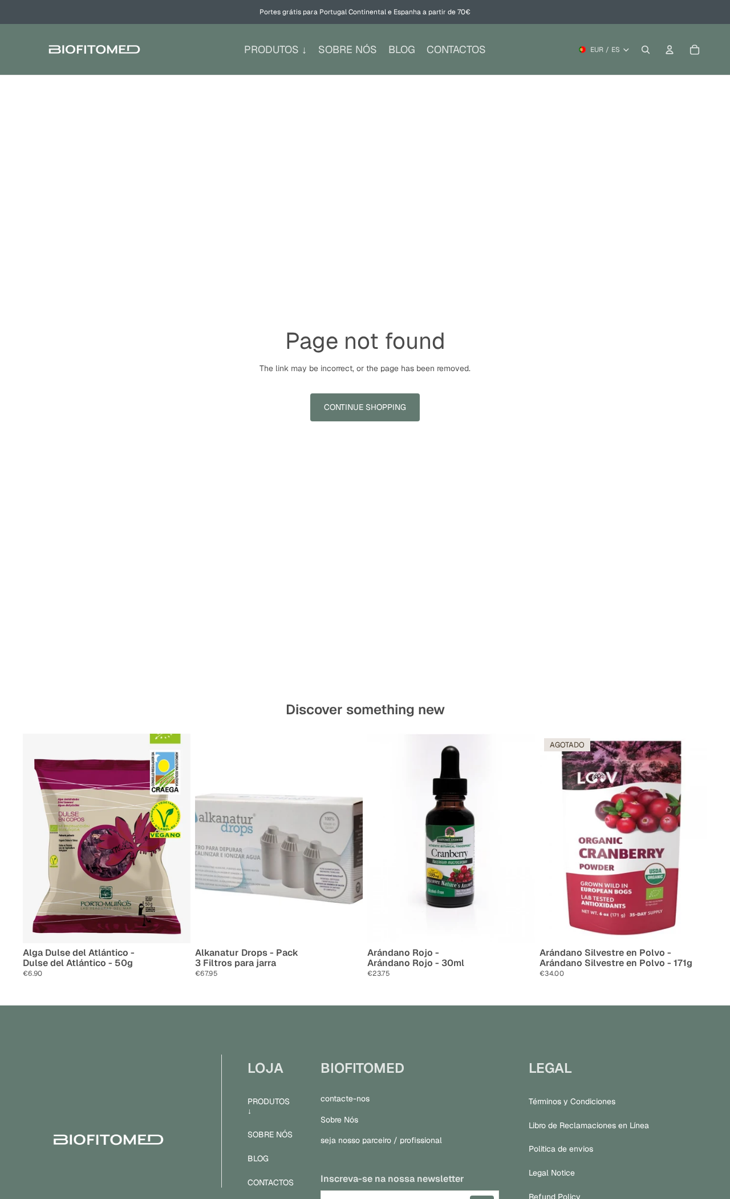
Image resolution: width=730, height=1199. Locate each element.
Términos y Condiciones (572, 1101)
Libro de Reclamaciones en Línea (589, 1125)
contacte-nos (345, 1098)
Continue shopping (365, 407)
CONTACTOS (271, 1182)
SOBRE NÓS (270, 1134)
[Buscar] (645, 49)
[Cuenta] (669, 49)
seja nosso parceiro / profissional (381, 1140)
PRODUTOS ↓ (269, 1106)
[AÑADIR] (173, 925)
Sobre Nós (339, 1119)
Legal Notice (552, 1173)
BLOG (258, 1158)
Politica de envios (561, 1149)
